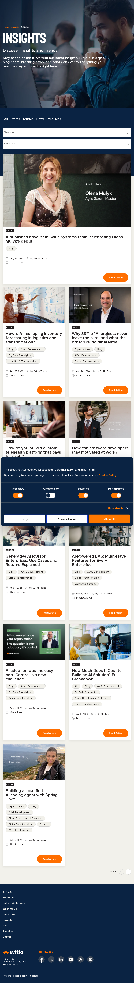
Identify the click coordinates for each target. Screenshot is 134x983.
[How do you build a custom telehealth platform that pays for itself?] (34, 419)
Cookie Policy (108, 474)
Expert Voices (82, 349)
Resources (54, 119)
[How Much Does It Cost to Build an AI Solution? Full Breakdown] (100, 642)
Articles (28, 119)
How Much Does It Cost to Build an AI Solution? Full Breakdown (97, 675)
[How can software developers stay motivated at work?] (100, 419)
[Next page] (128, 872)
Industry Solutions (14, 903)
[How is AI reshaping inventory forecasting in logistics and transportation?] (34, 305)
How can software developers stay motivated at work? (100, 450)
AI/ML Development (32, 349)
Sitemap (34, 976)
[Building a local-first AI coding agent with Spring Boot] (34, 762)
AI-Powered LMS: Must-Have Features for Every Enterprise (99, 560)
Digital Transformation (87, 361)
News (40, 119)
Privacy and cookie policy (15, 976)
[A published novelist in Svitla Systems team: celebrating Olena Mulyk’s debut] (67, 190)
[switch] (50, 495)
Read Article (116, 277)
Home (6, 27)
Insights (15, 27)
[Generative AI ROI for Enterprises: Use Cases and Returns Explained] (34, 528)
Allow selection (67, 518)
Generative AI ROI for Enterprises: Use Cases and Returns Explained (31, 560)
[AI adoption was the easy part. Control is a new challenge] (34, 642)
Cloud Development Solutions (92, 698)
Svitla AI (7, 892)
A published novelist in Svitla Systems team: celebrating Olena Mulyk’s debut (64, 239)
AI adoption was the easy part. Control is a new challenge (29, 675)
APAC (6, 925)
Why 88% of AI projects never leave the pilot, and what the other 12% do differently (100, 338)
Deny (24, 518)
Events (15, 119)
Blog (11, 248)
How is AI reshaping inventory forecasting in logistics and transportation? (34, 338)
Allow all (109, 518)
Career (7, 936)
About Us (8, 931)
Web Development (85, 583)
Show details (115, 508)
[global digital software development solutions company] (16, 952)
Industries (9, 914)
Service (44, 824)
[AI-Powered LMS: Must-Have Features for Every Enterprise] (100, 528)
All (6, 119)
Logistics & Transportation (23, 361)
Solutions (8, 897)
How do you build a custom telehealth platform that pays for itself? (33, 452)
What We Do (10, 908)
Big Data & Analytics (20, 355)
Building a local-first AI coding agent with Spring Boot (32, 795)
